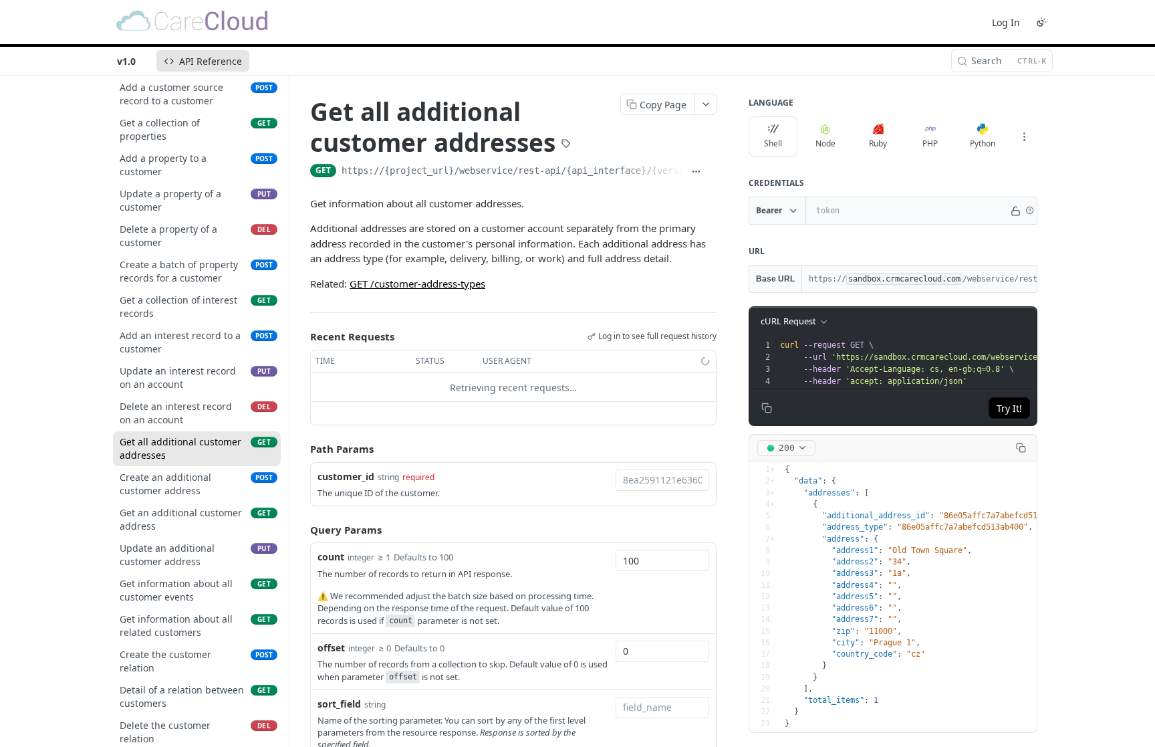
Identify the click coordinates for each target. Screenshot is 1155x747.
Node (825, 143)
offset (331, 647)
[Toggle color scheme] (1041, 22)
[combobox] (662, 480)
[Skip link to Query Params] (301, 530)
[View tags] (566, 145)
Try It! (1009, 408)
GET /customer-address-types (417, 283)
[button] (1029, 211)
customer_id (345, 476)
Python (982, 143)
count (330, 556)
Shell (773, 143)
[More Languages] (1024, 136)
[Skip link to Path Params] (301, 449)
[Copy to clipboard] (712, 172)
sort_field (339, 704)
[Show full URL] (696, 172)
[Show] (1015, 211)
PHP (930, 143)
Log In (1006, 22)
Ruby (878, 143)
